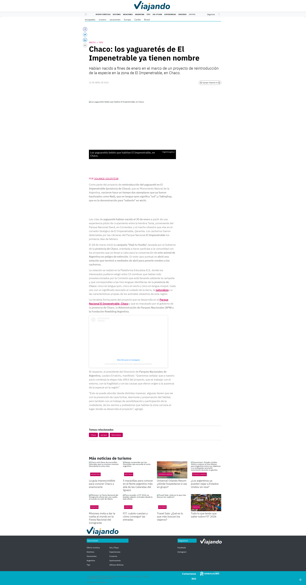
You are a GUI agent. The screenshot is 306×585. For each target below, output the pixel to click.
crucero (102, 19)
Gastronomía (115, 560)
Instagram (182, 552)
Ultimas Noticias (116, 565)
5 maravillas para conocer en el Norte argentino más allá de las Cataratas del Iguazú (138, 485)
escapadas (90, 19)
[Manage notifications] (300, 580)
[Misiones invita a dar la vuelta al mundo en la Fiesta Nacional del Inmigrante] (104, 502)
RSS (194, 578)
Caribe (137, 19)
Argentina (139, 14)
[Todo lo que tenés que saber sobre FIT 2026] (206, 502)
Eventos (94, 507)
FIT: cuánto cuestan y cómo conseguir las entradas (135, 516)
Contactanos (189, 573)
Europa (127, 19)
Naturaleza (116, 435)
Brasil (147, 19)
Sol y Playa (157, 14)
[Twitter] (85, 35)
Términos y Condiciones (97, 582)
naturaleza (162, 290)
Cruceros (182, 14)
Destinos (117, 14)
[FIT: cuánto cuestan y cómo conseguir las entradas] (138, 502)
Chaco (93, 435)
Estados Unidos (165, 474)
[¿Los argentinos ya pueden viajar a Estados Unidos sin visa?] (206, 469)
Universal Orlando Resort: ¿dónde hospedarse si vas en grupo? (172, 484)
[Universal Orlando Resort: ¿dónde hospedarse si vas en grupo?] (172, 469)
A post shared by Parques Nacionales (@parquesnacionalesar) (128, 364)
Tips (148, 14)
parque (104, 435)
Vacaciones (128, 14)
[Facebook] (85, 29)
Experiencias (170, 14)
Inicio (92, 42)
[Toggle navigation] (85, 14)
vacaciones (115, 19)
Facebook (182, 547)
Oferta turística (103, 14)
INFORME (162, 507)
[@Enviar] (85, 45)
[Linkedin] (85, 40)
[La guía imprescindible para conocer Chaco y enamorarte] (104, 469)
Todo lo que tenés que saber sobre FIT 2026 (204, 515)
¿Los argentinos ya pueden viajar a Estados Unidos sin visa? (205, 484)
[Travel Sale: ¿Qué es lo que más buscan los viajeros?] (172, 502)
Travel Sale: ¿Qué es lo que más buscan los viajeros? (170, 516)
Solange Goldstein (106, 178)
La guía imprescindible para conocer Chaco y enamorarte (102, 484)
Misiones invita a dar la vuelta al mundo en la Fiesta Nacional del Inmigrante (102, 518)
